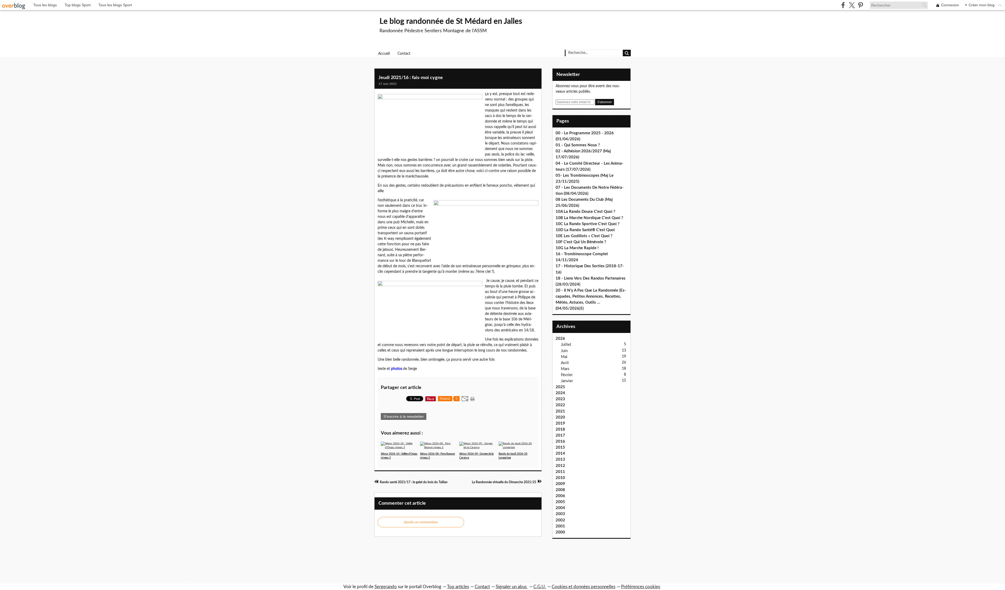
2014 (560, 453)
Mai (564, 357)
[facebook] (843, 5)
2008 (560, 490)
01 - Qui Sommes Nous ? (578, 145)
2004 (560, 508)
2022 (560, 405)
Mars (565, 369)
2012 (560, 466)
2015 (560, 447)
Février (567, 375)
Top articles (458, 587)
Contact (404, 53)
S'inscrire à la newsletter (403, 416)
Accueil (384, 53)
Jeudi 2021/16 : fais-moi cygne (410, 77)
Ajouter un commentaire (421, 522)
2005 (560, 502)
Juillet (566, 345)
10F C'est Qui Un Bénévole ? (581, 242)
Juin (564, 351)
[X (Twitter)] (851, 5)
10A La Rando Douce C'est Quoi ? (585, 212)
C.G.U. (539, 587)
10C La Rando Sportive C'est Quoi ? (587, 224)
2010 (560, 478)
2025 (560, 387)
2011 (560, 472)
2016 (560, 441)
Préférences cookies (640, 587)
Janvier (567, 381)
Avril (565, 363)
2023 (560, 399)
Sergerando (386, 587)
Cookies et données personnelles (583, 587)
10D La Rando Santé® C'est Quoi (585, 230)
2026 (560, 339)
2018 (560, 429)
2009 (560, 484)
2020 (560, 417)
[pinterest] (860, 5)
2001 (560, 526)
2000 (560, 532)
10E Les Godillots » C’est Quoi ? (584, 236)
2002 (560, 520)
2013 (560, 459)
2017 (560, 435)
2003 (560, 514)
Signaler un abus (512, 587)
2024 (560, 393)
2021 (560, 411)
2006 (560, 496)
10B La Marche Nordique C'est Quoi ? (589, 218)
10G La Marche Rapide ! (577, 248)
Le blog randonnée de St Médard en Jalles (450, 21)
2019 (560, 423)
